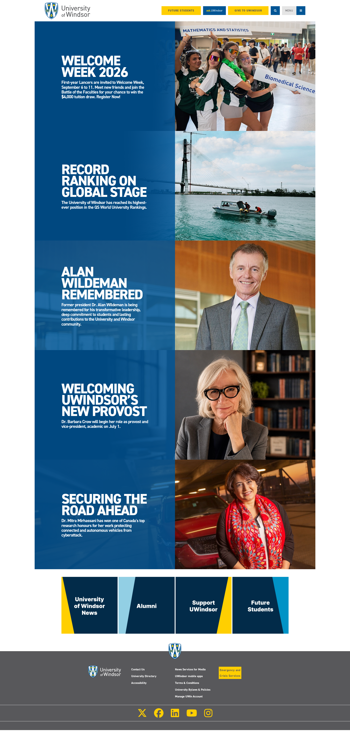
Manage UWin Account (189, 696)
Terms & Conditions (187, 683)
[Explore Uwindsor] (260, 605)
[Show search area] (275, 10)
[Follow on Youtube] (191, 715)
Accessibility (139, 683)
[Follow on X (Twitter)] (142, 715)
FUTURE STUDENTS (181, 10)
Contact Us (138, 669)
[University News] (89, 605)
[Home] (67, 10)
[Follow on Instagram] (208, 715)
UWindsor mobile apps (189, 676)
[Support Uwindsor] (204, 605)
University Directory (143, 676)
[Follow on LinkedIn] (174, 715)
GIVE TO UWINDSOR (248, 10)
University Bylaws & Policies (192, 690)
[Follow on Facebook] (159, 715)
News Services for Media (190, 669)
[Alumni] (146, 605)
